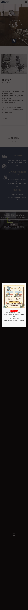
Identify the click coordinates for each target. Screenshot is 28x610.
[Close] (25, 283)
